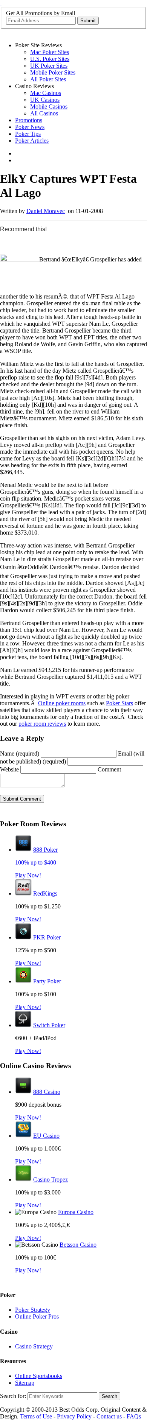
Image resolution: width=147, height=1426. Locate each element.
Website (9, 769)
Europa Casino (75, 1212)
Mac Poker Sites (49, 52)
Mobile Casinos (48, 106)
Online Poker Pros (37, 1316)
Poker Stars (119, 703)
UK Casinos (45, 99)
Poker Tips (28, 134)
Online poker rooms (62, 703)
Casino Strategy (34, 1346)
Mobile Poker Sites (52, 72)
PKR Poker (47, 937)
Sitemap (24, 1382)
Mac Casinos (45, 93)
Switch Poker (49, 1025)
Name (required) (19, 753)
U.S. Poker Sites (49, 59)
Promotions (28, 120)
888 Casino (46, 1092)
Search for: (13, 1396)
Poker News (29, 127)
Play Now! (28, 875)
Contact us (109, 1416)
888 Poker (45, 849)
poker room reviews (42, 723)
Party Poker (47, 981)
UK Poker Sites (48, 65)
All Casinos (44, 113)
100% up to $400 (35, 862)
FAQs (134, 1416)
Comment (109, 769)
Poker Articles (32, 140)
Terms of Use (36, 1416)
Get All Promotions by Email (40, 13)
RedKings (45, 893)
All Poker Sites (48, 79)
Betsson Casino (78, 1244)
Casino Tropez (50, 1179)
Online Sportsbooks (38, 1376)
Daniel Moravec (45, 211)
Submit (88, 20)
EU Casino (46, 1135)
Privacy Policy (74, 1416)
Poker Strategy (32, 1309)
